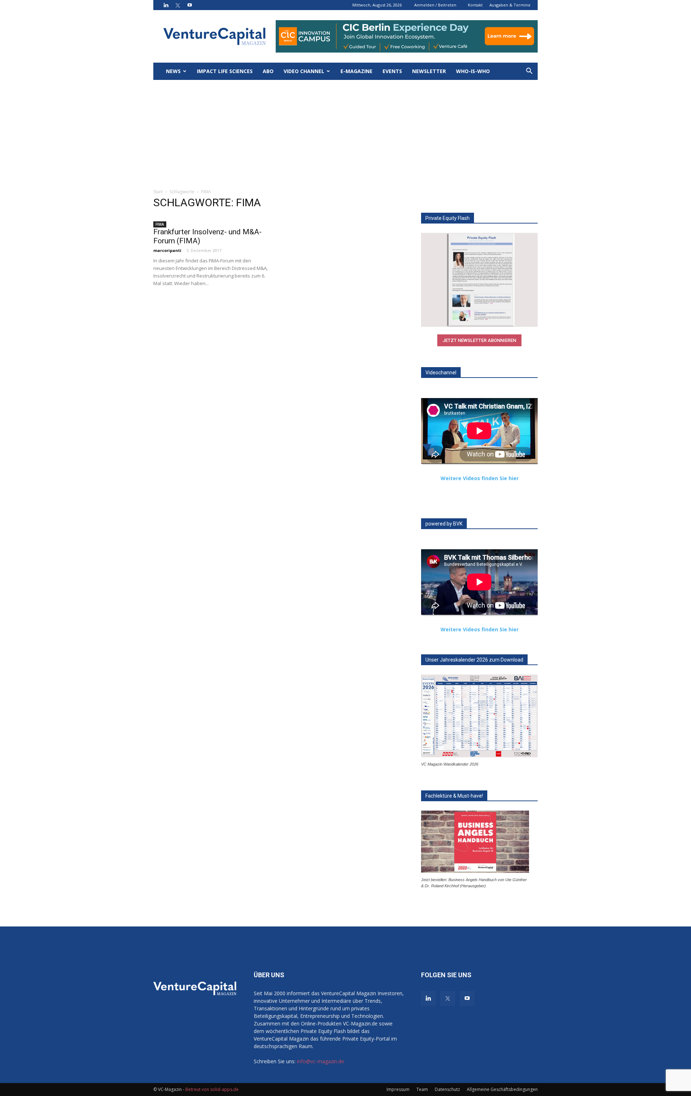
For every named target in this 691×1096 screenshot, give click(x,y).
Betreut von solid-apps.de (212, 1089)
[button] (529, 71)
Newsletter (429, 71)
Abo (268, 71)
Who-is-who (473, 71)
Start (158, 192)
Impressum (398, 1089)
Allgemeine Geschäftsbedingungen (502, 1089)
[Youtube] (189, 5)
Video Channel (304, 71)
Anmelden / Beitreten (435, 5)
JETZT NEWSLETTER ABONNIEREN (479, 340)
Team (422, 1089)
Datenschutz (447, 1089)
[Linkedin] (166, 5)
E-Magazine (356, 71)
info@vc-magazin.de (320, 1061)
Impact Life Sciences (225, 71)
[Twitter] (177, 5)
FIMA (159, 224)
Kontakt (475, 5)
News (173, 71)
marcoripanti (167, 250)
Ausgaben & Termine (509, 5)
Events (392, 71)
